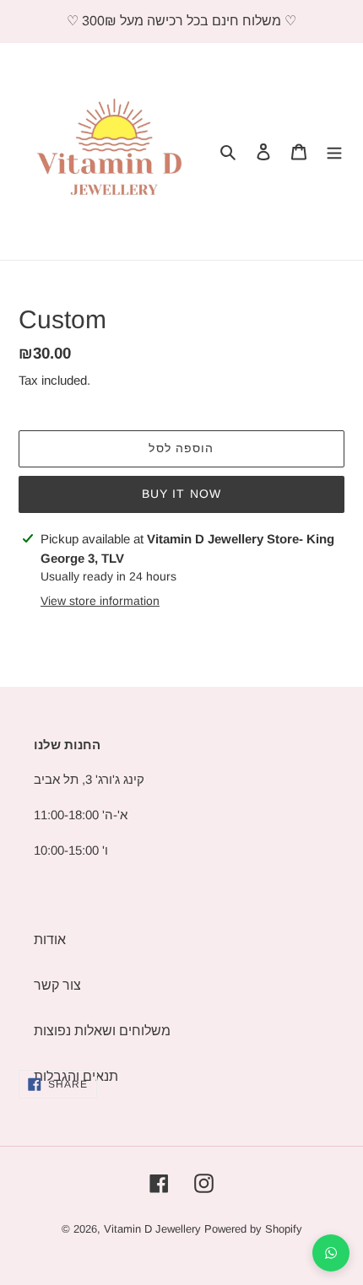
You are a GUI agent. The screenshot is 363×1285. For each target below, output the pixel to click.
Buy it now (181, 493)
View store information (100, 600)
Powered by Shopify (253, 1229)
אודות (50, 939)
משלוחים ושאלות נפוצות (102, 1030)
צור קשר (57, 985)
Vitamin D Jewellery (152, 1229)
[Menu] (334, 151)
